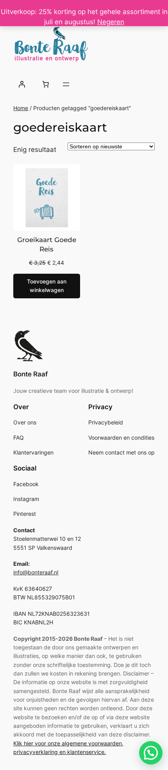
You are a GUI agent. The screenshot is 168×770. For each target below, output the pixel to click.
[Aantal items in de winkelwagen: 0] (46, 84)
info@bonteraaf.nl (35, 572)
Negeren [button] (110, 22)
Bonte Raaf (30, 374)
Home (20, 108)
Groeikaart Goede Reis (46, 244)
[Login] (21, 84)
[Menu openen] (66, 84)
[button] (151, 753)
